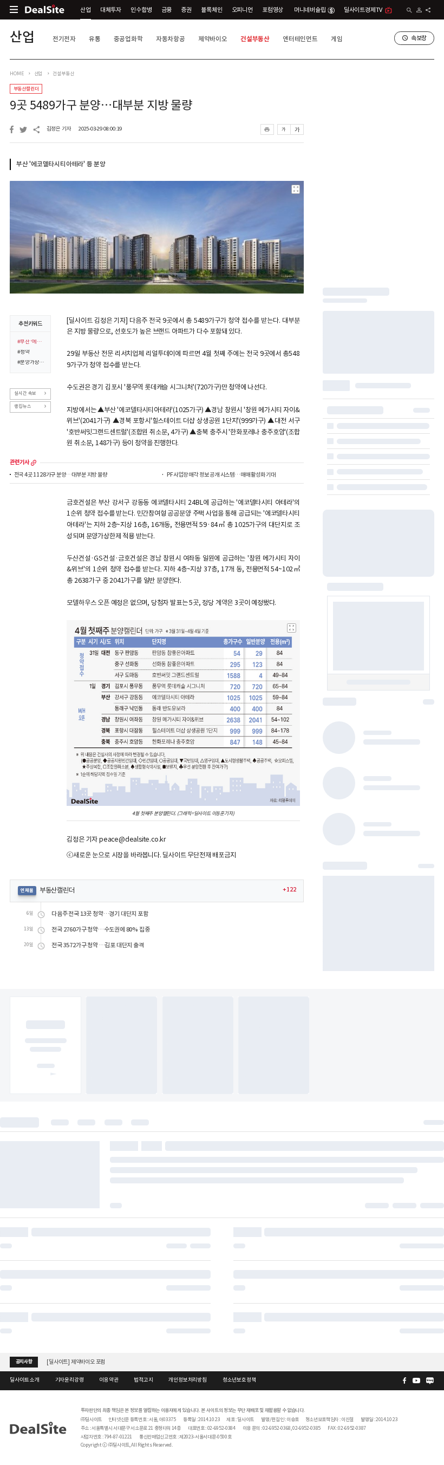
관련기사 (19, 462)
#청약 (23, 352)
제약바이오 (212, 39)
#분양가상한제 (31, 363)
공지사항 (24, 1361)
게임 (337, 39)
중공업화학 (128, 39)
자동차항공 (170, 39)
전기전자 (64, 39)
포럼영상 (272, 10)
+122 (289, 890)
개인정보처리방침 (187, 1380)
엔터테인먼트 (300, 39)
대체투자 (110, 10)
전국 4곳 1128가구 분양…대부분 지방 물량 (60, 475)
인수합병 (141, 10)
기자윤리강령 (69, 1380)
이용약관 (108, 1380)
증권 (186, 10)
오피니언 (242, 10)
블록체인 (211, 10)
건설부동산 (255, 39)
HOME (16, 73)
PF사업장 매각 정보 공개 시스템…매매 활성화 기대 (221, 475)
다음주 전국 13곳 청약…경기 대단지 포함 (99, 914)
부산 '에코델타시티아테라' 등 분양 (61, 164)
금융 (166, 10)
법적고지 (143, 1380)
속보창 (419, 38)
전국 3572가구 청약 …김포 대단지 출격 (97, 945)
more (33, 462)
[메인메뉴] (14, 9)
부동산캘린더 (26, 89)
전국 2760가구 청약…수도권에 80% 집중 (100, 930)
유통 (95, 39)
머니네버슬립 (310, 10)
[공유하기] (428, 10)
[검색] (409, 10)
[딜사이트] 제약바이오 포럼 (76, 1361)
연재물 (27, 890)
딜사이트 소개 (25, 1380)
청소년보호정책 (239, 1380)
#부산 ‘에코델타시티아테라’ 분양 (31, 342)
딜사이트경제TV (363, 10)
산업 (85, 10)
